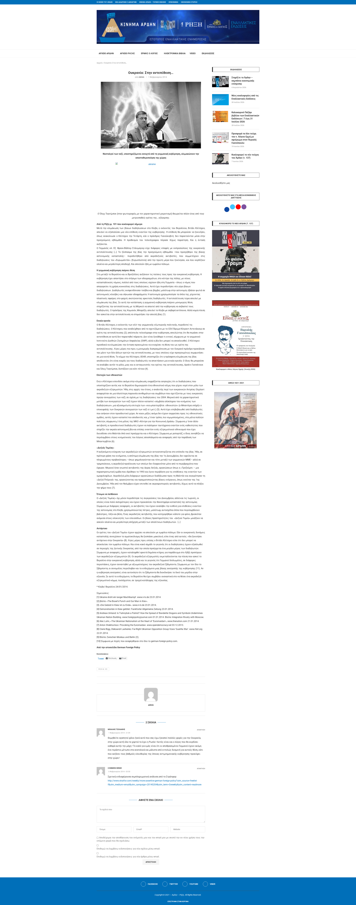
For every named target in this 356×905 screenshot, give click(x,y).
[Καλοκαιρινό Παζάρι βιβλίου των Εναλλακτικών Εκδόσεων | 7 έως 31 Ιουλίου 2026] (220, 116)
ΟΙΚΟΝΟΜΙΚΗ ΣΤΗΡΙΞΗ (189, 2)
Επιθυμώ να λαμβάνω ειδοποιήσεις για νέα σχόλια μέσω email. (128, 848)
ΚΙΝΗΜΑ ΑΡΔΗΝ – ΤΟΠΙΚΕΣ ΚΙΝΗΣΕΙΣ (152, 2)
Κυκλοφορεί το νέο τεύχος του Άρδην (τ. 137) (245, 156)
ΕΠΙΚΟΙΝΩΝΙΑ (173, 2)
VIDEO (193, 53)
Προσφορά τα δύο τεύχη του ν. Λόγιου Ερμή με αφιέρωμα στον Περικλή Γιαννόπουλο (244, 138)
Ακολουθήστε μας (221, 183)
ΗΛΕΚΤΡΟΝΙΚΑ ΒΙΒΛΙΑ (175, 53)
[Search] (258, 54)
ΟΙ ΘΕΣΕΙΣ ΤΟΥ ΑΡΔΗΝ (105, 2)
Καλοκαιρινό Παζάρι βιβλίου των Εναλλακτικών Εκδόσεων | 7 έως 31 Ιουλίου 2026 (245, 117)
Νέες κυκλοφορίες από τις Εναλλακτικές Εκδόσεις (245, 97)
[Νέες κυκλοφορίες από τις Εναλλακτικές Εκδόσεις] (220, 99)
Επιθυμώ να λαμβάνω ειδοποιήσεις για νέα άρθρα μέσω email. (128, 856)
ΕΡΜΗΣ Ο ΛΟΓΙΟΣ (149, 53)
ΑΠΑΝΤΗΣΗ (201, 730)
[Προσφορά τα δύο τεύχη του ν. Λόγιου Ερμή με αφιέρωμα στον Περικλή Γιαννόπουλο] (220, 137)
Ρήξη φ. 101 (102, 669)
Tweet (101, 658)
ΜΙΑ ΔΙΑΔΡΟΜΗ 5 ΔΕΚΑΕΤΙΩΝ (126, 2)
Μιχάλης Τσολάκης (116, 729)
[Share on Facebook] (148, 680)
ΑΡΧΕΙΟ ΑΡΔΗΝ (106, 53)
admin (141, 77)
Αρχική (99, 63)
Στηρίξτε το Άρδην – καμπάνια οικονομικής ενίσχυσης (243, 80)
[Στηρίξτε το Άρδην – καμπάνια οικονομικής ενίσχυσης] (220, 81)
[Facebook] (253, 2)
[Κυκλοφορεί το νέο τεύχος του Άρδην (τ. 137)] (220, 158)
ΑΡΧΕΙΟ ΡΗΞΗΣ (127, 53)
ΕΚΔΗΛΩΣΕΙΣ (208, 53)
